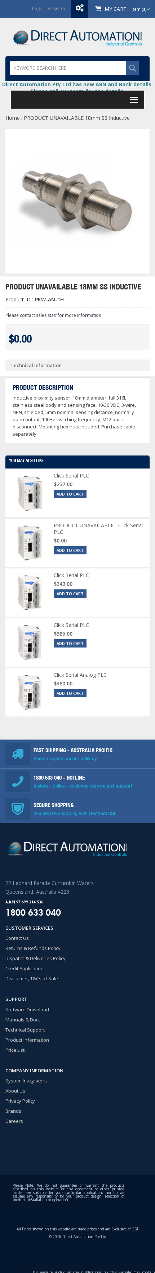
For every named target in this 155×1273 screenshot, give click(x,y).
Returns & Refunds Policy (33, 948)
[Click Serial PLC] (29, 493)
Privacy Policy (20, 1101)
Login (38, 8)
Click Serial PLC (71, 475)
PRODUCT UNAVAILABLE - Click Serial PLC (98, 528)
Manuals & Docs (23, 1019)
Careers (14, 1121)
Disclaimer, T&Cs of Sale (31, 978)
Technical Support (25, 1029)
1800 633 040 (48, 778)
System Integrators (26, 1080)
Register (57, 8)
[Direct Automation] (77, 37)
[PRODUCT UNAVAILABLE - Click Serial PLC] (29, 542)
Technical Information (36, 365)
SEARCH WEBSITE (132, 68)
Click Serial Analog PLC (80, 674)
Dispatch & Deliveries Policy (35, 958)
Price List (15, 1050)
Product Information (27, 1040)
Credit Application (24, 968)
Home (12, 117)
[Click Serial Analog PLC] (29, 692)
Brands (13, 1111)
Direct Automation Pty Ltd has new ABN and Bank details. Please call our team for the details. (77, 88)
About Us (15, 1090)
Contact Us (17, 938)
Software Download (27, 1009)
